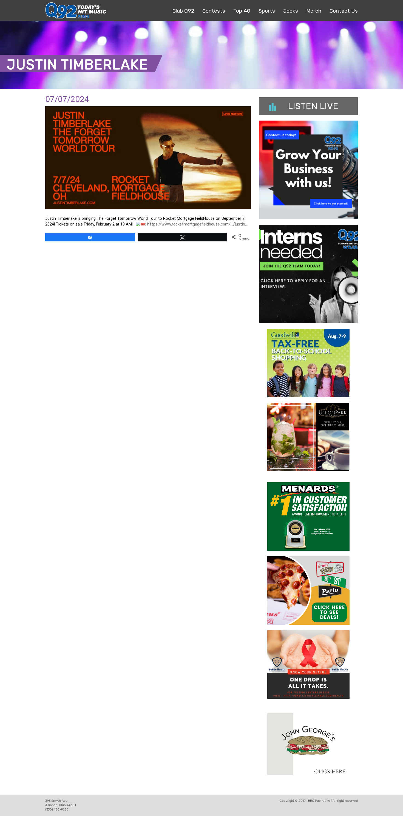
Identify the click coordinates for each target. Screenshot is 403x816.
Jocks (290, 11)
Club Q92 (183, 11)
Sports (267, 11)
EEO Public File (319, 801)
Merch (313, 11)
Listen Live (313, 106)
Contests (213, 11)
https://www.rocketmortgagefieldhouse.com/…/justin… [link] (197, 224)
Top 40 (241, 11)
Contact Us (344, 11)
